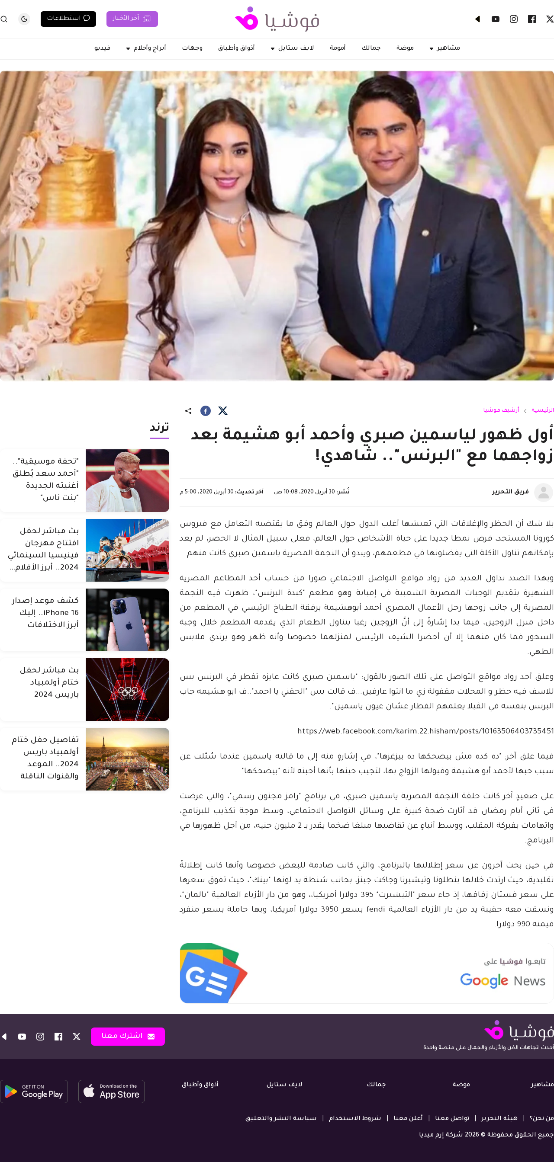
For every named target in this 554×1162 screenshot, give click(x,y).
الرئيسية (542, 411)
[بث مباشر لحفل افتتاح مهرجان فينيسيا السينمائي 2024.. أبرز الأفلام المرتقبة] (127, 550)
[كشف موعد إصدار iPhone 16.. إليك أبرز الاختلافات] (127, 620)
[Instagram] (514, 19)
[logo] (277, 19)
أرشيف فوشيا (501, 411)
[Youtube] (495, 19)
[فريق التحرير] (543, 492)
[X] (550, 19)
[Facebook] (532, 19)
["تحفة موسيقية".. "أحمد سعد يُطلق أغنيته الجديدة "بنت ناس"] (127, 480)
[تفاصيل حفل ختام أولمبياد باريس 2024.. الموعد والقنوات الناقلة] (127, 759)
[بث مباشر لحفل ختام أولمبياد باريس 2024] (127, 689)
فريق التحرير (511, 492)
